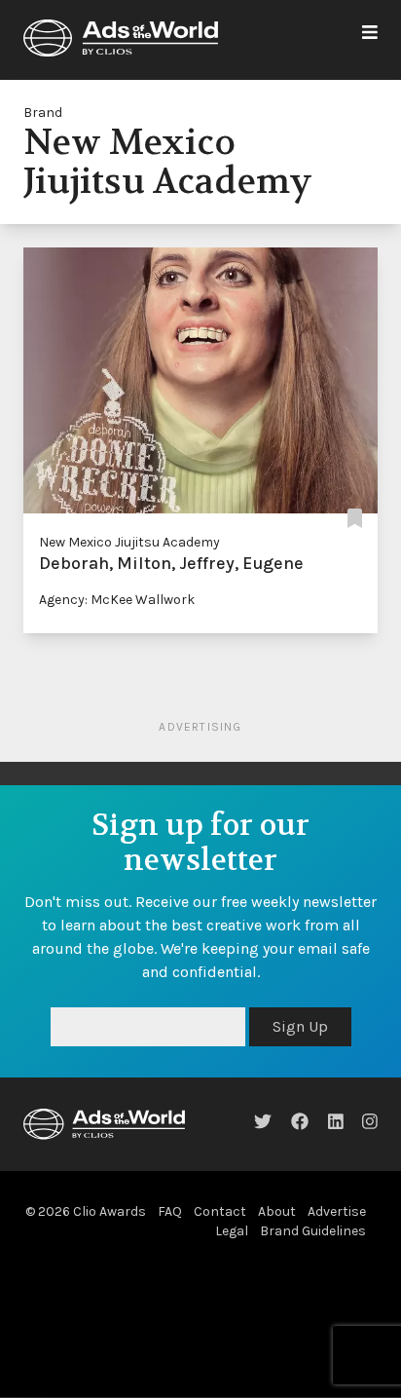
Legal (231, 1231)
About (277, 1211)
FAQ (170, 1211)
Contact (220, 1211)
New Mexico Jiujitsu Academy (129, 542)
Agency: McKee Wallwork (117, 599)
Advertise (337, 1211)
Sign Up (300, 1026)
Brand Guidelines (313, 1231)
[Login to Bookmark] (354, 519)
